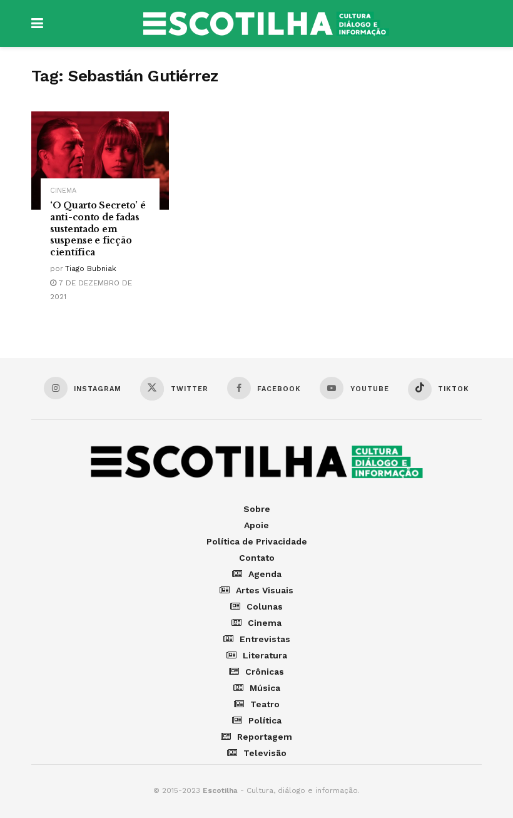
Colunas (264, 606)
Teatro (265, 704)
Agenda (265, 574)
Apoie (256, 525)
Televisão (265, 753)
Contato (257, 558)
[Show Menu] (37, 23)
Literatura (265, 655)
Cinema (63, 190)
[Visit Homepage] (266, 23)
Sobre (256, 509)
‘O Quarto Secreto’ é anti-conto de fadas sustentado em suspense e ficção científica (97, 229)
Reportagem (264, 737)
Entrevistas (265, 639)
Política (265, 720)
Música (265, 688)
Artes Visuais (264, 590)
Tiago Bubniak (90, 268)
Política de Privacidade (256, 541)
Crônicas (264, 672)
